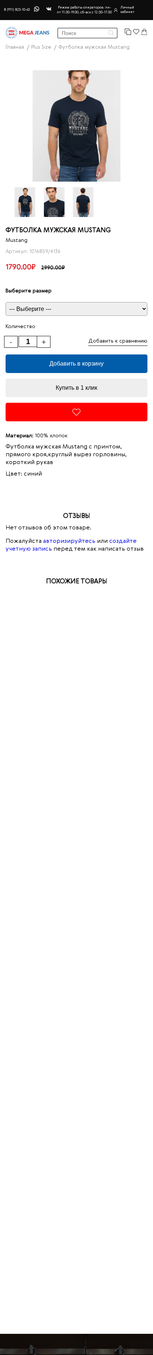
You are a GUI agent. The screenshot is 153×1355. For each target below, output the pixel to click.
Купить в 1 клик (76, 388)
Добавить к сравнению (117, 341)
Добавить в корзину (76, 363)
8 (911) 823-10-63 (17, 10)
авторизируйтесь (69, 541)
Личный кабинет (127, 10)
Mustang (16, 240)
